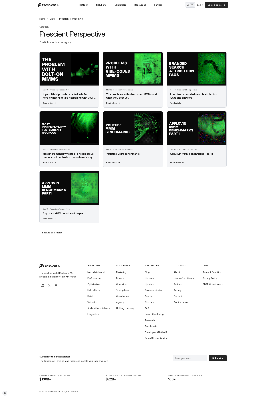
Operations (121, 284)
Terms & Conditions (212, 272)
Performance (94, 278)
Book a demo (215, 5)
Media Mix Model (96, 272)
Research (150, 320)
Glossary (149, 302)
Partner (158, 5)
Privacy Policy (210, 278)
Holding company (125, 308)
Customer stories (153, 290)
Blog (52, 18)
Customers (120, 5)
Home (42, 18)
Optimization (93, 284)
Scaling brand (123, 290)
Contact (178, 296)
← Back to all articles (50, 232)
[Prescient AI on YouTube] (56, 285)
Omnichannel (122, 296)
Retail (90, 296)
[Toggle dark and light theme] (4, 393)
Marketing (121, 272)
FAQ (147, 308)
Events (148, 296)
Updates (149, 284)
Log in (200, 5)
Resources (140, 5)
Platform (83, 5)
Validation (92, 302)
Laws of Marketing (154, 314)
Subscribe (218, 358)
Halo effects (93, 290)
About (177, 272)
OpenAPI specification (156, 338)
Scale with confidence (98, 308)
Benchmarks (151, 326)
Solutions (101, 5)
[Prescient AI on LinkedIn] (42, 285)
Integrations (93, 314)
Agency (120, 302)
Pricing (177, 290)
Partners (178, 284)
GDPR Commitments (213, 284)
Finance (120, 278)
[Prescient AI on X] (49, 285)
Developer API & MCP (156, 332)
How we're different (184, 278)
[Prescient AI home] (48, 5)
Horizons (149, 278)
